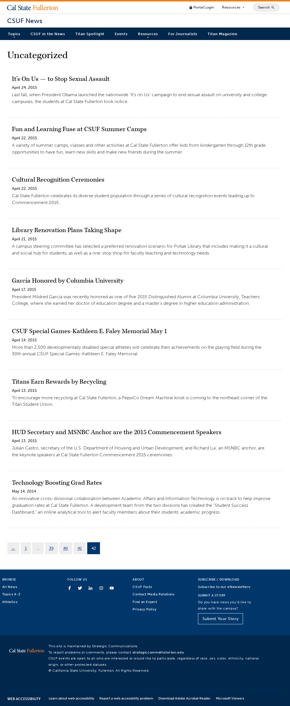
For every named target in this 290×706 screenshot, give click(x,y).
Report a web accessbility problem (126, 698)
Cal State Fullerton (32, 7)
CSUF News (24, 21)
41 (80, 548)
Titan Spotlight (90, 34)
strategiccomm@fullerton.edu (158, 652)
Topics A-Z (11, 594)
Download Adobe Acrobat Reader (184, 698)
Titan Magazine (222, 34)
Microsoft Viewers (230, 698)
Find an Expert (145, 602)
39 (51, 548)
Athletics (10, 602)
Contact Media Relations (153, 594)
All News (9, 587)
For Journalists (183, 34)
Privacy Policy (145, 609)
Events (121, 34)
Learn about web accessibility (71, 698)
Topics (14, 34)
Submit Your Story (220, 618)
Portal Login (201, 7)
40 (65, 548)
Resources (233, 7)
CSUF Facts (142, 587)
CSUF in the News (48, 34)
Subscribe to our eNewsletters (224, 587)
